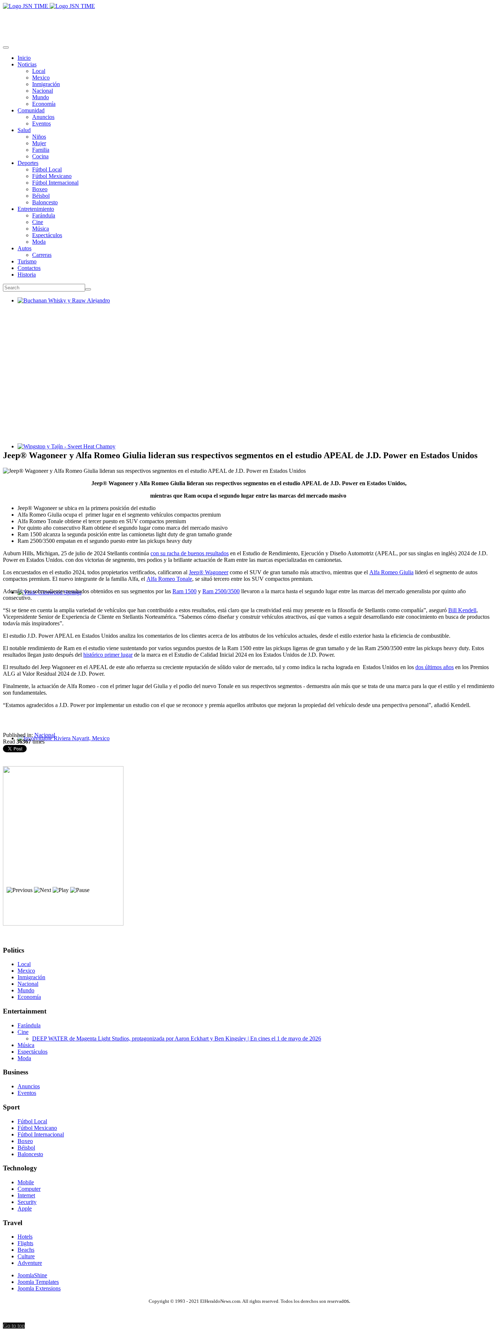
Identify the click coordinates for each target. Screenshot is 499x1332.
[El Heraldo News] (49, 6)
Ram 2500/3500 (221, 591)
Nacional (44, 735)
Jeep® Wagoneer (208, 572)
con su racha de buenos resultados (190, 553)
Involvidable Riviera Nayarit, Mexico (61, 745)
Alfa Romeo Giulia (391, 572)
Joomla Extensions (39, 1288)
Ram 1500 (184, 591)
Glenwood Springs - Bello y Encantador (64, 599)
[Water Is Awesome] (63, 923)
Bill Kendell (462, 610)
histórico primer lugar (108, 655)
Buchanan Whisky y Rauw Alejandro (61, 307)
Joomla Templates (38, 1282)
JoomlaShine (32, 1275)
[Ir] (88, 289)
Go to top (14, 1326)
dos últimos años (434, 667)
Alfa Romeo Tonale (169, 579)
